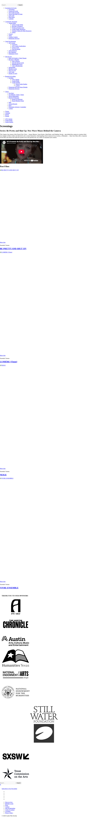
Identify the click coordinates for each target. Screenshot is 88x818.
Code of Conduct (10, 810)
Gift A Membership (17, 66)
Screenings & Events (10, 8)
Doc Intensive (12, 52)
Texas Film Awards (14, 12)
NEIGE (3, 475)
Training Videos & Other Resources (21, 31)
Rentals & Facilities (10, 76)
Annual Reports (13, 104)
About (7, 91)
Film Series (12, 17)
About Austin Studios (21, 84)
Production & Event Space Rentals (18, 87)
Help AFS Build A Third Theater (17, 58)
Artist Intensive (13, 50)
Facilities (11, 78)
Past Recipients (16, 49)
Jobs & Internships (14, 96)
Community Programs (11, 21)
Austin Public (12, 23)
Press (10, 105)
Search (7, 114)
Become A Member (14, 59)
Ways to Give (12, 70)
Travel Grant (15, 47)
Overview (14, 44)
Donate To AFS (13, 73)
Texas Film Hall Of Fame (15, 14)
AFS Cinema (15, 79)
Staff (10, 102)
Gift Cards (11, 15)
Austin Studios (16, 82)
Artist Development (10, 41)
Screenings (12, 9)
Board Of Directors (14, 97)
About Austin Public (17, 24)
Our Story (11, 93)
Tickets (7, 111)
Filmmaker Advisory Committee (17, 107)
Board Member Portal (18, 101)
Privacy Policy (9, 813)
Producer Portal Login (18, 28)
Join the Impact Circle (18, 62)
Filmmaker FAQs (13, 53)
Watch (13, 32)
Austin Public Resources (18, 29)
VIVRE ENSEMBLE (9, 588)
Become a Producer (17, 26)
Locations (7, 811)
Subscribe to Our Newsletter (9, 788)
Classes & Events (13, 11)
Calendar (11, 18)
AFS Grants (12, 43)
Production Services (14, 38)
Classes (11, 34)
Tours (10, 35)
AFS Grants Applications (19, 46)
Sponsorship (12, 67)
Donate (7, 116)
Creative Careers (13, 37)
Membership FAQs (17, 64)
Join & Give (8, 56)
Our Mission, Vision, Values (16, 94)
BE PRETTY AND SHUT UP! (13, 248)
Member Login (13, 69)
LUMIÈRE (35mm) (8, 362)
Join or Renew (16, 61)
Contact (17, 85)
